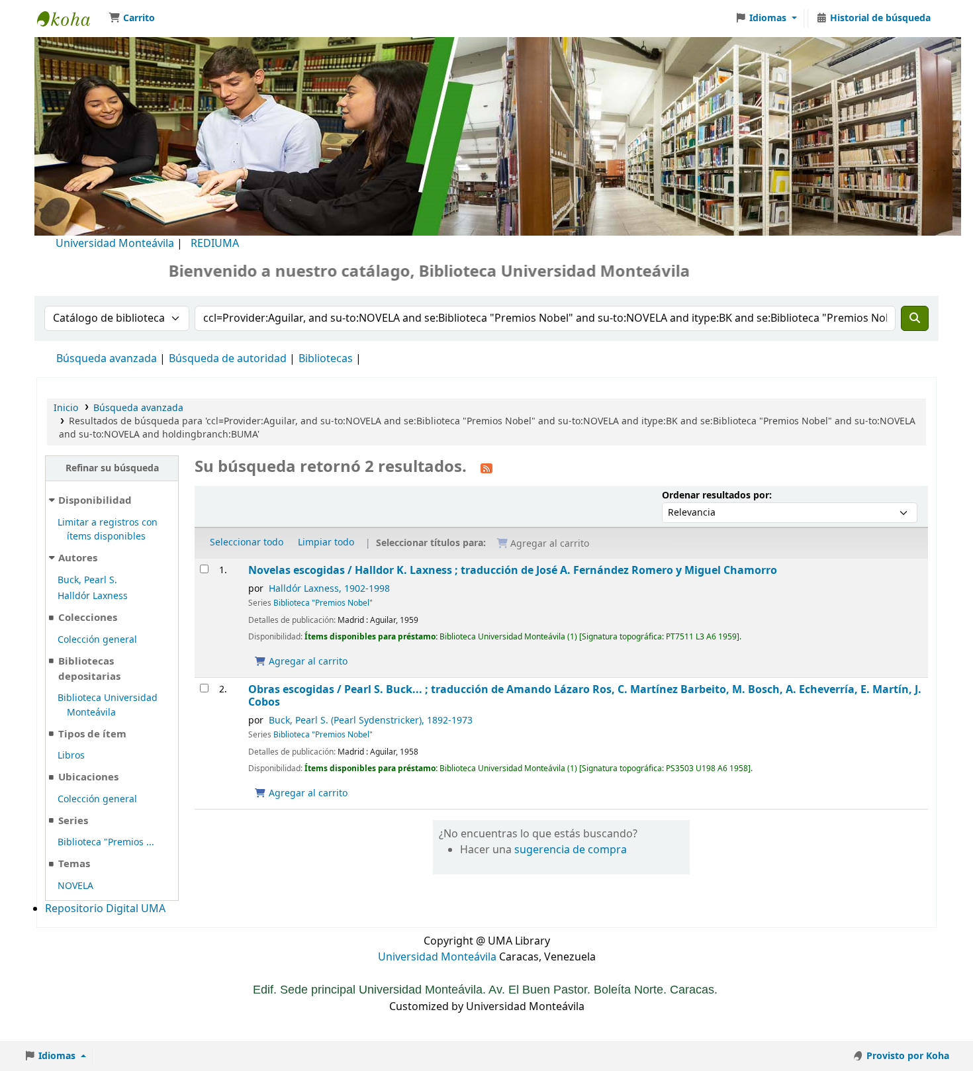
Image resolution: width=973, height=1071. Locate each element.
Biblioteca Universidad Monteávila (70, 18)
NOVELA (75, 886)
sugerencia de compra (570, 850)
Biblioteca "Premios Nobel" (323, 603)
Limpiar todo (326, 542)
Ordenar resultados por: (717, 495)
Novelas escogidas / (512, 570)
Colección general (97, 640)
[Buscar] (915, 318)
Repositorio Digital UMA (105, 909)
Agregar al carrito (307, 662)
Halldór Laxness (93, 596)
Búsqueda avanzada (106, 359)
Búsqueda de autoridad (228, 359)
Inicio (66, 408)
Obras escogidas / (584, 696)
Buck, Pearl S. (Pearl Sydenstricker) (371, 720)
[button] (131, 18)
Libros (71, 756)
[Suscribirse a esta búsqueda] (486, 468)
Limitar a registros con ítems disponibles (108, 530)
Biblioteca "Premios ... (106, 842)
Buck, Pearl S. (87, 580)
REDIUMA (215, 244)
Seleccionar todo (246, 542)
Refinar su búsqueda (112, 468)
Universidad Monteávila (115, 244)
